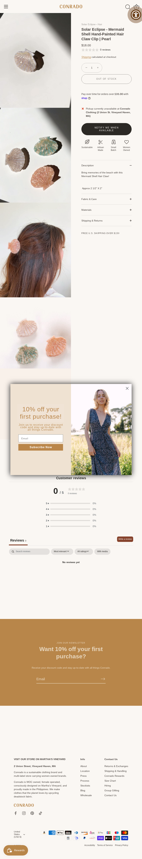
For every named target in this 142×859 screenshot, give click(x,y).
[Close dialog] (127, 388)
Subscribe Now (41, 447)
